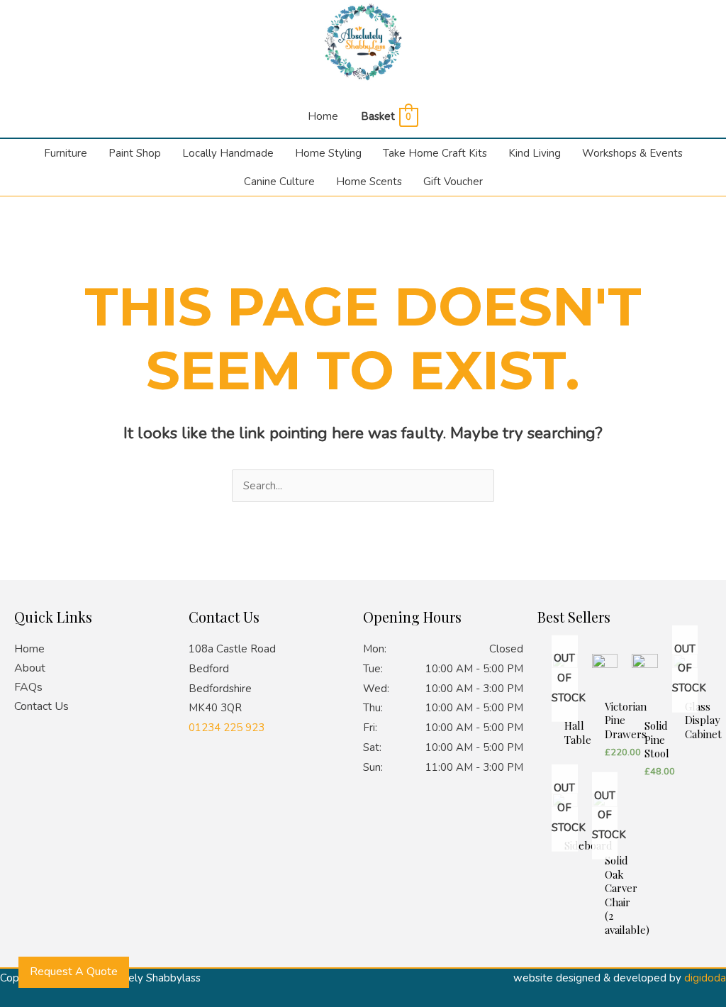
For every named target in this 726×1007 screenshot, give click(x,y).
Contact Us (41, 706)
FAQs (28, 687)
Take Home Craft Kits (435, 153)
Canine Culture (279, 181)
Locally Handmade (228, 153)
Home (323, 116)
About (29, 668)
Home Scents (369, 181)
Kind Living (534, 153)
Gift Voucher (453, 181)
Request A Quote (74, 971)
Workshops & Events (632, 153)
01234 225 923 (226, 728)
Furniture (65, 153)
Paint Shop (134, 153)
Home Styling (328, 153)
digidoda (705, 978)
